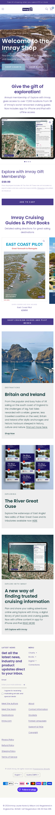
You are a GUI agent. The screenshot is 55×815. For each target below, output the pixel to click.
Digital (31, 661)
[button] (13, 67)
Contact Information (38, 709)
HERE (34, 520)
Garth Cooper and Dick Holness (24, 305)
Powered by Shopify (41, 769)
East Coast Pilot (24, 307)
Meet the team (9, 709)
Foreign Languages (37, 720)
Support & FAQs (36, 726)
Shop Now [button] (10, 433)
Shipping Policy (8, 751)
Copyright (33, 732)
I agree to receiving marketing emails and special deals (13, 693)
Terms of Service (9, 757)
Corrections (34, 664)
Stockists (33, 715)
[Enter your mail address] (24, 684)
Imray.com (7, 720)
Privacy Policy (8, 739)
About (31, 703)
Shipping (41, 188)
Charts (32, 652)
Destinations (8, 715)
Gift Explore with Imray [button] (16, 629)
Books (31, 656)
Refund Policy (8, 745)
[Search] (47, 9)
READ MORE (29, 623)
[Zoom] (49, 122)
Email (4, 680)
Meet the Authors (10, 703)
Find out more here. (37, 427)
